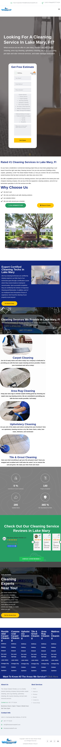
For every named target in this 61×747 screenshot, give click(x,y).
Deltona (3, 643)
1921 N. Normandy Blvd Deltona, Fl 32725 (13, 717)
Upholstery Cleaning (23, 424)
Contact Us (36, 700)
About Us (35, 691)
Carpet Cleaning (23, 357)
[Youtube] (58, 741)
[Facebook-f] (47, 741)
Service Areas (36, 702)
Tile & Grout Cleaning (23, 457)
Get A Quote (22, 140)
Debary (3, 647)
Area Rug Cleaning (23, 390)
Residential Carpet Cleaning (5, 636)
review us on (11, 546)
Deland (3, 650)
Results (35, 697)
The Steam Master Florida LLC (16, 537)
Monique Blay (58, 535)
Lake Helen (4, 660)
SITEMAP (25, 743)
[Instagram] (54, 741)
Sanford (13, 670)
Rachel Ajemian (39, 535)
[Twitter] (51, 741)
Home (34, 688)
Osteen (3, 667)
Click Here (52, 676)
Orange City (5, 663)
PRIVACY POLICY (33, 743)
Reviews (35, 694)
